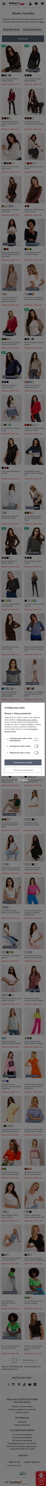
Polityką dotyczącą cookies (27, 720)
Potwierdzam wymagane (23, 770)
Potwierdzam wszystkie (23, 762)
